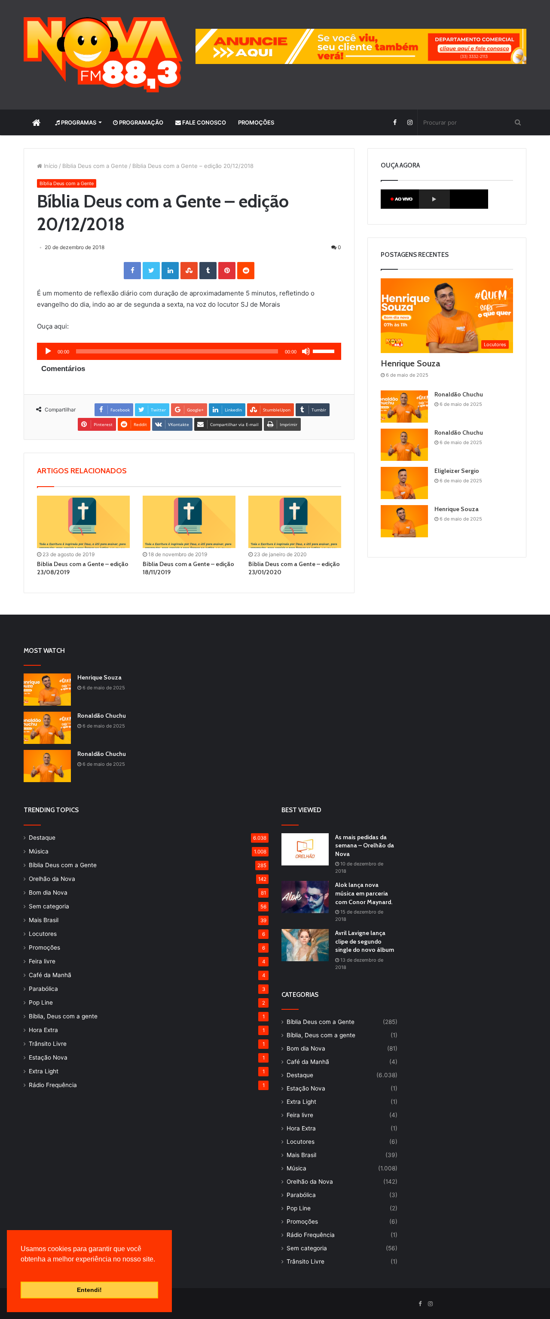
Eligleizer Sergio (456, 471)
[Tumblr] (208, 270)
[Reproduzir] (48, 351)
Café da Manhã (50, 975)
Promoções (256, 122)
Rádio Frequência (53, 1084)
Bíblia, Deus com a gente (63, 1016)
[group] (361, 46)
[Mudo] (306, 351)
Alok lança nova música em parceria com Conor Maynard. (363, 893)
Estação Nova (48, 1057)
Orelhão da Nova (52, 878)
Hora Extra (43, 1030)
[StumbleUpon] (189, 270)
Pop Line (41, 1002)
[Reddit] (245, 270)
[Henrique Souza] (404, 521)
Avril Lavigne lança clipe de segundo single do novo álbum (364, 941)
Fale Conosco (203, 122)
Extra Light (43, 1071)
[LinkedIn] (170, 270)
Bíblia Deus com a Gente (95, 165)
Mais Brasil (43, 920)
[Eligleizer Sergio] (404, 483)
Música (39, 851)
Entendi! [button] (89, 1289)
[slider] (325, 350)
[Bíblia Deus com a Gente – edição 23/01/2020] (294, 522)
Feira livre (42, 961)
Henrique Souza (410, 363)
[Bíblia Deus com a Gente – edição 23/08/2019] (83, 522)
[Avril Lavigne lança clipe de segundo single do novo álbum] (305, 945)
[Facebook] (394, 122)
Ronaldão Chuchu (458, 394)
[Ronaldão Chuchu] (404, 406)
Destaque (42, 837)
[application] (189, 351)
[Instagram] (409, 122)
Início (50, 165)
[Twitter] (151, 270)
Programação (140, 122)
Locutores (43, 933)
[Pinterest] (226, 270)
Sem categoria (49, 906)
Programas (78, 122)
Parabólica (43, 988)
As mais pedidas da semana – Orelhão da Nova (364, 845)
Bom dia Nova (48, 892)
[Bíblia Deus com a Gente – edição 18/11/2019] (189, 522)
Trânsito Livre (48, 1043)
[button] (22, 1270)
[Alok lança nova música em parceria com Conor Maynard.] (305, 897)
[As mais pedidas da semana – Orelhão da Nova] (305, 849)
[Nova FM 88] (103, 54)
